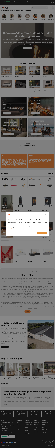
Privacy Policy (10, 223)
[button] (11, 233)
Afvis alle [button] (32, 232)
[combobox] (45, 214)
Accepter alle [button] (42, 232)
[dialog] (27, 224)
